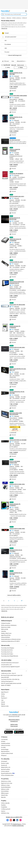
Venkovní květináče (5, 637)
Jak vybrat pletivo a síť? (6, 664)
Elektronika (9, 18)
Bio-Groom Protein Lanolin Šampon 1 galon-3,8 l (11, 675)
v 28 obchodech (13, 588)
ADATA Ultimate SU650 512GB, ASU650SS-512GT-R (17, 282)
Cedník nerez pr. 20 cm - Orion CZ (8, 673)
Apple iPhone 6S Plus (6, 635)
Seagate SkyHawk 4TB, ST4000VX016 (15, 326)
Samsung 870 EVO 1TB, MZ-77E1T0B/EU (16, 550)
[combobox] (14, 14)
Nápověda (3, 797)
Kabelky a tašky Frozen (6, 633)
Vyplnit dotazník (14, 726)
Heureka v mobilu (5, 763)
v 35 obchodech (13, 565)
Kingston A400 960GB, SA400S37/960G (15, 462)
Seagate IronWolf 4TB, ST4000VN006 (15, 150)
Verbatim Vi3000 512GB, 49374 (17, 196)
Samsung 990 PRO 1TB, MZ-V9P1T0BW (16, 73)
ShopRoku (3, 805)
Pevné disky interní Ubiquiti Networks (9, 656)
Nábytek (3, 704)
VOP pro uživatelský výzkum (7, 775)
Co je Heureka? (4, 739)
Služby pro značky (5, 789)
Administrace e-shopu (6, 781)
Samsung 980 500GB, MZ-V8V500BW (18, 440)
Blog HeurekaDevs (5, 751)
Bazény (3, 696)
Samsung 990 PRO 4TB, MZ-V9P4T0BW (16, 573)
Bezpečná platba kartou (6, 773)
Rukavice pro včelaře (5, 627)
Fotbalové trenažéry (5, 623)
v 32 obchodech (13, 132)
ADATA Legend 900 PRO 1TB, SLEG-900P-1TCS (18, 369)
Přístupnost (3, 755)
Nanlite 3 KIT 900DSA (6, 685)
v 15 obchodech (13, 384)
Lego (2, 700)
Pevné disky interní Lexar (6, 652)
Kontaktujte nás (14, 721)
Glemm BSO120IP (5, 677)
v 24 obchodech (13, 340)
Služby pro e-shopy (5, 785)
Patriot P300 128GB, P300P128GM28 (18, 95)
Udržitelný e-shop (5, 813)
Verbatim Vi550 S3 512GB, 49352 (17, 347)
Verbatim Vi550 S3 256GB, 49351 (17, 484)
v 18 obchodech (13, 210)
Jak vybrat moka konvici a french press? (10, 662)
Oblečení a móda (4, 706)
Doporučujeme (5, 689)
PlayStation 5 (4, 698)
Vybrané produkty (6, 671)
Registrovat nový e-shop (6, 783)
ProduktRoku (4, 807)
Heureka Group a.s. (17, 824)
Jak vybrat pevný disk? (15, 140)
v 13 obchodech (13, 274)
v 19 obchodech (13, 496)
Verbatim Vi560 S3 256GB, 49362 (17, 528)
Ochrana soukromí (5, 771)
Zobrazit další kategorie (14, 55)
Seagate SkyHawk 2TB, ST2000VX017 (15, 504)
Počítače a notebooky (16, 18)
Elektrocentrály (4, 629)
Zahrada (3, 702)
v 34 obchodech (13, 88)
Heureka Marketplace (6, 787)
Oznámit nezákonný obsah (7, 753)
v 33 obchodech (13, 405)
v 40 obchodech (13, 477)
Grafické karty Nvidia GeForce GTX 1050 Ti (10, 641)
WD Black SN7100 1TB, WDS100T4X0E (15, 218)
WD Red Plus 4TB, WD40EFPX (16, 173)
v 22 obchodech (13, 297)
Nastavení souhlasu (5, 769)
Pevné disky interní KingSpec (7, 648)
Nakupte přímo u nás (5, 767)
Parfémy (3, 694)
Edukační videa (4, 795)
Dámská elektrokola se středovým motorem (11, 639)
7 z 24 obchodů (13, 432)
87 (21, 601)
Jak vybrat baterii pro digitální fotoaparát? (10, 666)
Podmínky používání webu (18, 825)
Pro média (3, 747)
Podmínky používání (5, 743)
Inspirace (3, 811)
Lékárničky (3, 631)
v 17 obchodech (13, 454)
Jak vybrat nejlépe (6, 660)
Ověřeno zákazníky (5, 803)
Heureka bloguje (4, 749)
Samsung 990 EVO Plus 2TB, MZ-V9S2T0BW (17, 392)
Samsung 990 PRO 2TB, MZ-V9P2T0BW (16, 117)
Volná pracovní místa (5, 745)
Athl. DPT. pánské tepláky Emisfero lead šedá (11, 683)
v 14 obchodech (13, 542)
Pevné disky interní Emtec (7, 650)
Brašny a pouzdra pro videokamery (9, 625)
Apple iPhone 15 (4, 692)
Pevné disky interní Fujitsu (7, 654)
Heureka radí (4, 765)
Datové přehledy (5, 791)
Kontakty (3, 741)
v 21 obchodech (13, 109)
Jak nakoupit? (4, 761)
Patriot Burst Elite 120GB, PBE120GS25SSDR (16, 413)
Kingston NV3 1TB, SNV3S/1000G (17, 304)
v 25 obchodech (13, 254)
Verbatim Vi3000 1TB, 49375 (16, 262)
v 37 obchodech (13, 317)
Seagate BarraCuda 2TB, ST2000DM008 (15, 239)
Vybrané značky (5, 645)
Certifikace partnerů (5, 809)
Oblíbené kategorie (6, 621)
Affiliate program (4, 793)
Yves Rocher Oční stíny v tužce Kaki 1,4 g (10, 679)
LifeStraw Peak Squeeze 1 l (7, 681)
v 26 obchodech (13, 166)
